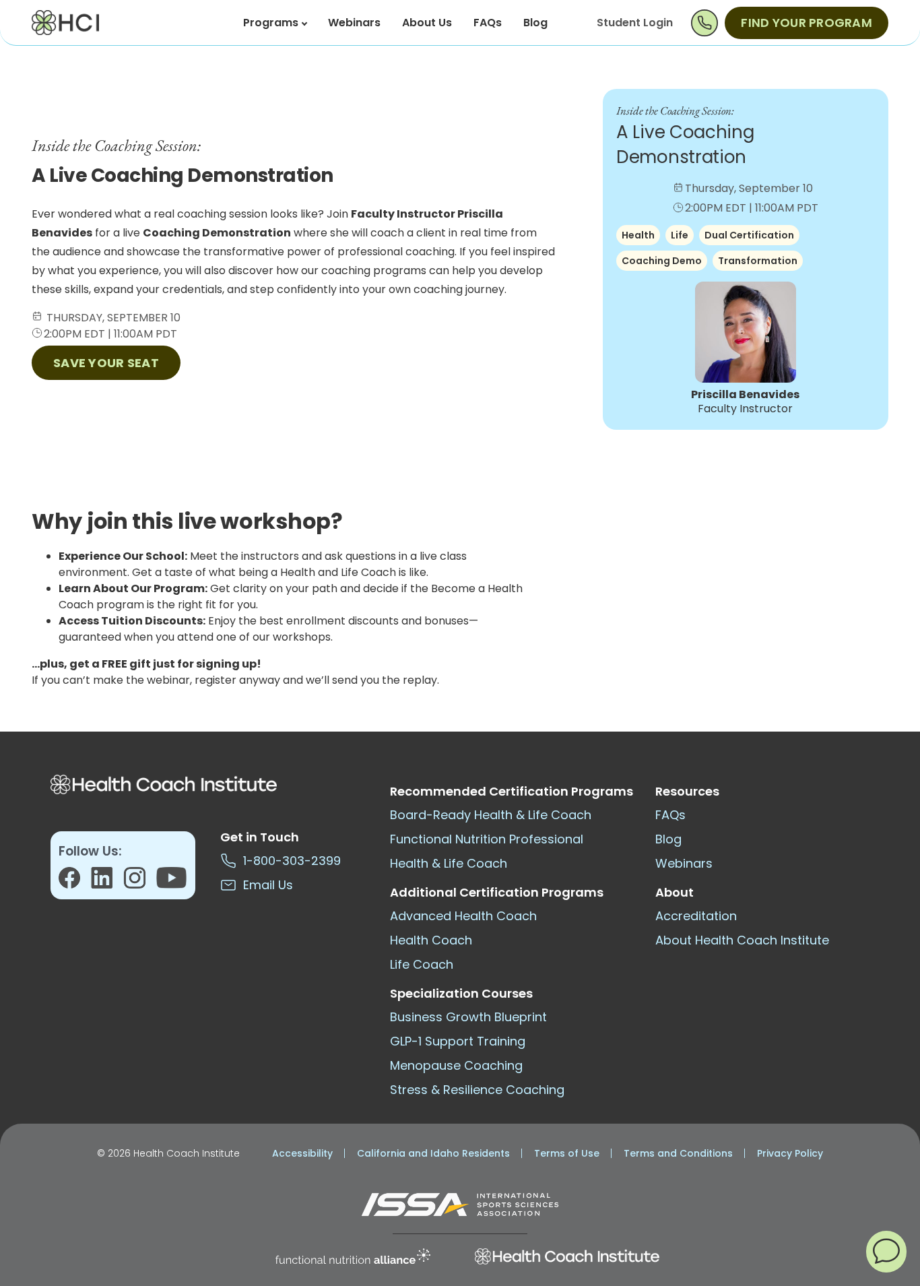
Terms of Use (566, 1153)
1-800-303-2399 (288, 860)
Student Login (635, 22)
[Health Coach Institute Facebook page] (75, 882)
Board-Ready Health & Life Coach (490, 814)
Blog (535, 22)
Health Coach (431, 940)
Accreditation (696, 915)
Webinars (354, 22)
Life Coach (421, 964)
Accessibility (302, 1153)
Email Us (264, 884)
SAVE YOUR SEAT (106, 362)
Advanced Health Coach (463, 915)
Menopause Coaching (456, 1065)
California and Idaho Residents (433, 1153)
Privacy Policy (790, 1153)
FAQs (487, 22)
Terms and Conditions (678, 1153)
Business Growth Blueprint (468, 1016)
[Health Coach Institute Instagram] (139, 882)
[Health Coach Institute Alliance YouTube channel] (171, 882)
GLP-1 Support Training (457, 1041)
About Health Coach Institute (742, 940)
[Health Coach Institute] (567, 1256)
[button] (886, 1251)
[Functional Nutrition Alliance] (352, 1256)
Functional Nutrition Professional (486, 839)
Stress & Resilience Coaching (477, 1089)
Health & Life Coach (448, 863)
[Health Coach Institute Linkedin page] (107, 882)
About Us (427, 22)
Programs (270, 22)
